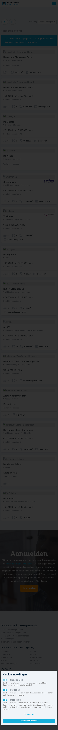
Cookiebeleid (29, 714)
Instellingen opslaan (29, 721)
